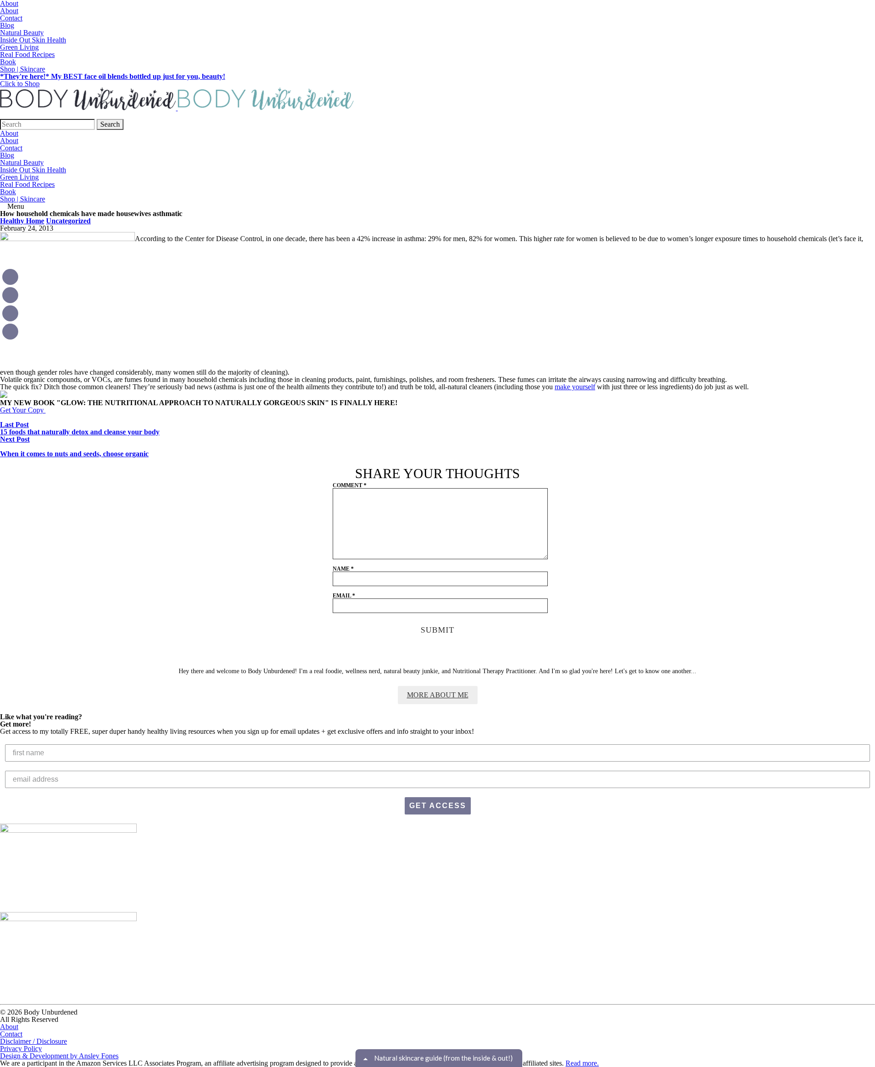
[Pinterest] (10, 295)
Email (344, 595)
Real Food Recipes (27, 54)
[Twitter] (10, 332)
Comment (349, 485)
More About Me (437, 695)
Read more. (582, 1063)
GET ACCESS (437, 805)
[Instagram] (10, 277)
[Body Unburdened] (177, 108)
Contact (11, 18)
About (9, 11)
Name (343, 569)
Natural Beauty (22, 32)
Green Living (19, 47)
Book (8, 62)
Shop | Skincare (22, 69)
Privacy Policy (21, 1048)
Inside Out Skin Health (33, 40)
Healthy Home (22, 221)
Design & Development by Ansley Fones (59, 1056)
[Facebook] (10, 313)
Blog (7, 25)
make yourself (575, 387)
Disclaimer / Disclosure (33, 1041)
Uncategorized (68, 221)
